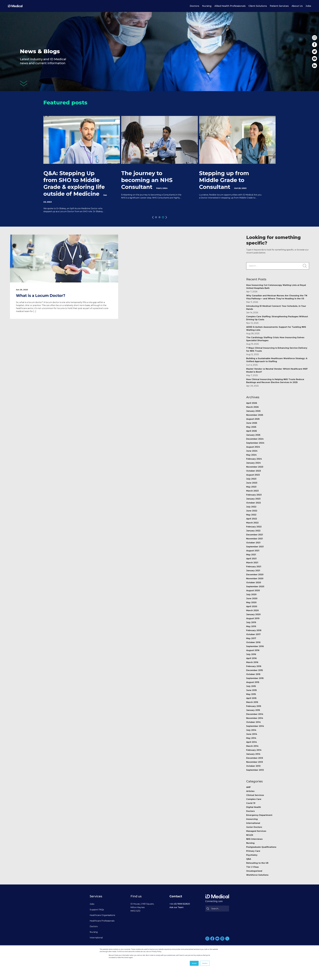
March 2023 (252, 491)
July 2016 (251, 654)
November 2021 (254, 538)
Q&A (248, 859)
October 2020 (253, 582)
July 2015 (251, 686)
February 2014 (253, 750)
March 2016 (252, 662)
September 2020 (255, 586)
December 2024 (255, 439)
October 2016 (253, 642)
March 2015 (252, 702)
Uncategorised (254, 871)
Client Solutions (257, 6)
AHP (248, 787)
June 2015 (251, 690)
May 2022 (251, 515)
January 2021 (253, 570)
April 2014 (251, 742)
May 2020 (251, 602)
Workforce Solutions (257, 875)
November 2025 (254, 415)
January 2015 (253, 710)
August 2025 (253, 419)
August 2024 (253, 447)
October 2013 (253, 766)
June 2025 (251, 423)
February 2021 (253, 566)
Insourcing (252, 819)
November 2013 (254, 762)
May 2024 (251, 455)
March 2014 (252, 746)
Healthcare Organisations (102, 915)
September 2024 (255, 443)
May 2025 (251, 427)
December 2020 (254, 574)
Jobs (308, 6)
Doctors (194, 6)
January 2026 (253, 411)
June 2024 (251, 451)
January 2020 (253, 614)
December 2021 (254, 534)
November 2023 (254, 467)
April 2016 (251, 658)
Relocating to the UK (257, 863)
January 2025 (253, 435)
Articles (250, 791)
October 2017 (253, 634)
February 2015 (253, 706)
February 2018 (253, 630)
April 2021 (251, 558)
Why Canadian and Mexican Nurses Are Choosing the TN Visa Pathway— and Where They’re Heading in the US (276, 298)
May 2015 (251, 694)
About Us (297, 6)
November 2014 (254, 718)
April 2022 (251, 519)
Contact (175, 896)
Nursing (206, 6)
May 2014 (251, 738)
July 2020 (251, 594)
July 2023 (251, 479)
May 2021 (251, 554)
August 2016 (252, 650)
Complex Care (253, 799)
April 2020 (251, 606)
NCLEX (249, 835)
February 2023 (254, 495)
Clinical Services (255, 795)
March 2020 (252, 610)
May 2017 (251, 638)
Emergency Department (259, 815)
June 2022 (251, 511)
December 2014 (254, 714)
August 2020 (253, 590)
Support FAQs (97, 909)
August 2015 (252, 682)
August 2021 (252, 550)
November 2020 (254, 578)
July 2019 (251, 622)
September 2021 (255, 546)
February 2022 (254, 527)
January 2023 (253, 499)
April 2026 (251, 403)
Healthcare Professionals (102, 921)
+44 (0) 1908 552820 (179, 904)
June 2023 (251, 483)
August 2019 (252, 618)
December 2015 (254, 670)
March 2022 (252, 523)
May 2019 (251, 626)
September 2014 (255, 726)
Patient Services (279, 6)
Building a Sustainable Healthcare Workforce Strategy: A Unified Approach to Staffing (276, 361)
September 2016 (255, 646)
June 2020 (251, 598)
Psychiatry (251, 855)
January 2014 (253, 754)
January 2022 (253, 530)
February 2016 (253, 666)
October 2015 (253, 674)
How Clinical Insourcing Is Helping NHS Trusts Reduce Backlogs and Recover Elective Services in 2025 (275, 382)
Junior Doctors (254, 827)
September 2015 (255, 678)
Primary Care (253, 851)
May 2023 (251, 487)
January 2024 (253, 463)
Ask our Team (176, 907)
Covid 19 (250, 803)
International (253, 823)
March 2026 (252, 407)
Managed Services (256, 831)
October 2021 (253, 542)
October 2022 (253, 503)
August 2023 (253, 475)
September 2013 (255, 770)
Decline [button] (204, 963)
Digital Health (253, 807)
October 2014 (253, 722)
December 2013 (254, 758)
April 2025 (251, 431)
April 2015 (251, 698)
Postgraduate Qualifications (261, 847)
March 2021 (252, 562)
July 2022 (251, 507)
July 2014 (251, 730)
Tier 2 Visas (252, 867)
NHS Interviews (254, 839)
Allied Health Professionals (229, 6)
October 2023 (253, 471)
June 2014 (251, 734)
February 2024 (254, 459)
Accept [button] (194, 963)
